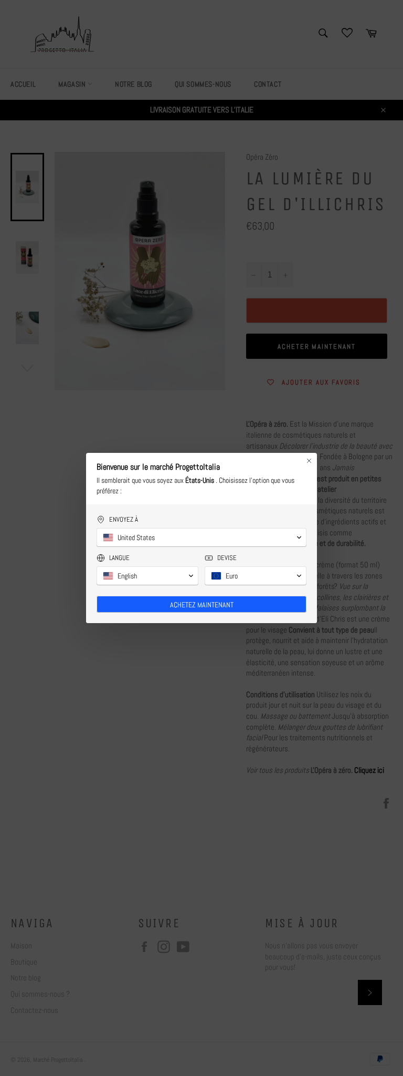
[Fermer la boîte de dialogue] (309, 461)
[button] (201, 537)
